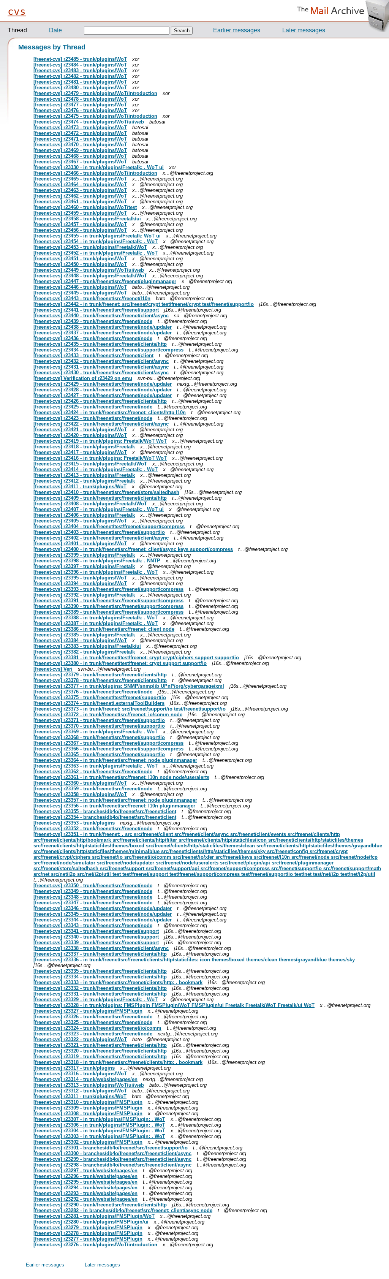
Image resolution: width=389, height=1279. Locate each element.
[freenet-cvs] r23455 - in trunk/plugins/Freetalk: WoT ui (97, 236)
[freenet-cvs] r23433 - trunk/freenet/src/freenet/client (93, 355)
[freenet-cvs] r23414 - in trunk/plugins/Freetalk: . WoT (95, 469)
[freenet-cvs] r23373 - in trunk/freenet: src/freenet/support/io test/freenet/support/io (129, 709)
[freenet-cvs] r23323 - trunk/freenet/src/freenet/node (92, 1034)
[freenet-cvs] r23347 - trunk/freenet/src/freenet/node (92, 902)
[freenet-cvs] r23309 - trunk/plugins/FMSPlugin (87, 1108)
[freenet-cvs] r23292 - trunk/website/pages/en (85, 1199)
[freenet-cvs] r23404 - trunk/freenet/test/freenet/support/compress (109, 526)
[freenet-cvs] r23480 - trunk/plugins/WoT (80, 87)
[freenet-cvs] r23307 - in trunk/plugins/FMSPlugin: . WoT (99, 1119)
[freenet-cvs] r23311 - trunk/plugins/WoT (80, 1096)
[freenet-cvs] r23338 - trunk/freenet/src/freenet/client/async (101, 948)
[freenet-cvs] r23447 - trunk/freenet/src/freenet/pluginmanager (104, 281)
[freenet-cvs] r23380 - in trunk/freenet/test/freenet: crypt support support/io (120, 663)
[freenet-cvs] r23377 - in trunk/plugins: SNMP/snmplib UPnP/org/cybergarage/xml (128, 686)
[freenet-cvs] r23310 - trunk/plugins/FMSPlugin (87, 1102)
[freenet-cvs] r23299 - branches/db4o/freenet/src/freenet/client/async (112, 1159)
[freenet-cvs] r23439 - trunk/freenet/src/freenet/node (92, 321)
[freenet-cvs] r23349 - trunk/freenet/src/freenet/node (92, 891)
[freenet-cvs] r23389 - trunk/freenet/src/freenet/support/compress (108, 612)
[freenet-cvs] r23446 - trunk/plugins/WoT (80, 287)
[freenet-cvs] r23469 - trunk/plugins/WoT (80, 150)
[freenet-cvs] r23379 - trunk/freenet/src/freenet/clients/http (100, 674)
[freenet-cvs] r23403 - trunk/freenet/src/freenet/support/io (99, 532)
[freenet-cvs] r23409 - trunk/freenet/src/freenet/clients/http (100, 498)
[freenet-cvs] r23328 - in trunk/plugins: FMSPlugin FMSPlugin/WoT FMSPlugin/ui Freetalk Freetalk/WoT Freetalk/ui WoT (174, 1005)
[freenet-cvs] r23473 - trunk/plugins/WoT (80, 127)
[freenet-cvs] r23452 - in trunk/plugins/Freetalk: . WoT (95, 253)
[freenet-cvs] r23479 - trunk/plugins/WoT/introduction (95, 93)
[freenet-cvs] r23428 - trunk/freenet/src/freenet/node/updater (102, 390)
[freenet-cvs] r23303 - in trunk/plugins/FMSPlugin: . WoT (99, 1136)
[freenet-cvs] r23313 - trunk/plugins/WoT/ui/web (88, 1085)
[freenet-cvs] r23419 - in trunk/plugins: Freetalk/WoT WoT (100, 441)
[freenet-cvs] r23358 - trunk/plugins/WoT (80, 794)
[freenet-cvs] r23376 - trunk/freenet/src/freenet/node (92, 692)
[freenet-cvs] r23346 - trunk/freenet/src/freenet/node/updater (102, 908)
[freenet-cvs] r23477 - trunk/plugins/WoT (80, 105)
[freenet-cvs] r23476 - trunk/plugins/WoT (80, 110)
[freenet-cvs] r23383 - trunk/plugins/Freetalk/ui (87, 646)
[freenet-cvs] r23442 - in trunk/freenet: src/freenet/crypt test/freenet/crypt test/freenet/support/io (143, 304)
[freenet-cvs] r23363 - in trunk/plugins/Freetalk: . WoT (95, 766)
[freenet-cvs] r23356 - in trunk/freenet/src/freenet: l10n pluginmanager (114, 806)
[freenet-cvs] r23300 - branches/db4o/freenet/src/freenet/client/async (112, 1153)
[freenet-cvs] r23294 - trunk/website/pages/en (85, 1187)
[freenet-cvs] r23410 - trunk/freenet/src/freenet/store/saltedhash (106, 492)
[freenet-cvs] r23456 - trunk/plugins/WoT (80, 230)
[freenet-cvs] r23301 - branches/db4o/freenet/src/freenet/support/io (110, 1148)
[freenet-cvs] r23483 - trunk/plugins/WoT (80, 70)
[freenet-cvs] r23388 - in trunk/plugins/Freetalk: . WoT (95, 618)
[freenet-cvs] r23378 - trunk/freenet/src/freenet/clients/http (100, 680)
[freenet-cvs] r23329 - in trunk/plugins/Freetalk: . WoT (95, 999)
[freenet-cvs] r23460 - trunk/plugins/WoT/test (85, 207)
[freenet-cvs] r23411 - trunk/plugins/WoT (80, 486)
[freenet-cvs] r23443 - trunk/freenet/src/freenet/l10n (91, 298)
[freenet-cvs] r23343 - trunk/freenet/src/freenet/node (92, 925)
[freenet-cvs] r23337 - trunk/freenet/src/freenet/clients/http (100, 954)
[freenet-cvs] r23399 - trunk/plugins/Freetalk (84, 555)
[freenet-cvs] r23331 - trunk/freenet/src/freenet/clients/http (100, 994)
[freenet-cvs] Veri (53, 669)
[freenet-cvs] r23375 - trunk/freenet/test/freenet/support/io (99, 697)
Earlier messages (236, 30)
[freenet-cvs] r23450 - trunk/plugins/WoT (80, 264)
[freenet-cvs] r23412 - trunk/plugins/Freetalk (84, 481)
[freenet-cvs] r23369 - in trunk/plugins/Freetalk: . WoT (95, 731)
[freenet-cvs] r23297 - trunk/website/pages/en (85, 1170)
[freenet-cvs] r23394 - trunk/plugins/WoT (80, 583)
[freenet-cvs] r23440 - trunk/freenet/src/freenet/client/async (101, 315)
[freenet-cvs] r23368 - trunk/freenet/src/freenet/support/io (99, 737)
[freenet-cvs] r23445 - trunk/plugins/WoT (80, 293)
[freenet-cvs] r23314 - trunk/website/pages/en (85, 1079)
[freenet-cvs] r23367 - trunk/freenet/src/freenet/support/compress (108, 743)
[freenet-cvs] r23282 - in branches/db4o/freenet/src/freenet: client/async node (122, 1210)
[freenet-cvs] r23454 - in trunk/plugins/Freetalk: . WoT (95, 241)
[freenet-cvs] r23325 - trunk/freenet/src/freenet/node (92, 1022)
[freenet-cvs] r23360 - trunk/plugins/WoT (80, 783)
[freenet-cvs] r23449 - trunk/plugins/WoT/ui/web (88, 270)
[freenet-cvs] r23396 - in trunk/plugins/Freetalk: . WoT (95, 572)
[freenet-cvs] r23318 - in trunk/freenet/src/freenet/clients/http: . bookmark (117, 1062)
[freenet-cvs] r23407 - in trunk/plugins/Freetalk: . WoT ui (98, 509)
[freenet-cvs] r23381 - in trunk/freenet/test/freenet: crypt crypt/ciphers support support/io (136, 657)
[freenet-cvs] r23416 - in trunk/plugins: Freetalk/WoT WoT (100, 458)
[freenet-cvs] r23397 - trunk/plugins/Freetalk (84, 566)
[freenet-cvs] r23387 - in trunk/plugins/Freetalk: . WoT (95, 623)
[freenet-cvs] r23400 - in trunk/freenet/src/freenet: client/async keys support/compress (133, 549)
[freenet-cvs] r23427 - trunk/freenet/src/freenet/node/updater (102, 395)
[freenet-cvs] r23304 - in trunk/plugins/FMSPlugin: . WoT (99, 1130)
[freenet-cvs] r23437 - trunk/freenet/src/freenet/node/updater (102, 333)
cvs (17, 11)
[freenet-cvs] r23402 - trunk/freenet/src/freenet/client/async (101, 538)
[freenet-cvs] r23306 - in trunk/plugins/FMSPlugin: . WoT (99, 1125)
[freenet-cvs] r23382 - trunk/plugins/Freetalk (84, 652)
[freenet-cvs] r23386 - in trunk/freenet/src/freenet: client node (103, 629)
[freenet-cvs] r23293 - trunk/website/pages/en (85, 1193)
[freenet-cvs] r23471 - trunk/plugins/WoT (80, 139)
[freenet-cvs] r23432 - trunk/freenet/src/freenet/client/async (101, 361)
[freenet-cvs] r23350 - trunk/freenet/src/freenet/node (92, 885)
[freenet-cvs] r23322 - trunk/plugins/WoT (80, 1039)
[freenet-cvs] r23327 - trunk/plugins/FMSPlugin (87, 1011)
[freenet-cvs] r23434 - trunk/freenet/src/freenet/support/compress (108, 350)
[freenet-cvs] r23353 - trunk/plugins (74, 823)
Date (55, 30)
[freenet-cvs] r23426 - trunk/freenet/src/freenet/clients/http (100, 401)
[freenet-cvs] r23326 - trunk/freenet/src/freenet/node (92, 1016)
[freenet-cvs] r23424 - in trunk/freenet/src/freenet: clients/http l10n (109, 412)
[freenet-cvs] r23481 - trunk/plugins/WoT (80, 82)
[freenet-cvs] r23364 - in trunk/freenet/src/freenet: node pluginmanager (115, 760)
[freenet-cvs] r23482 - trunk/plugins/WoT (80, 76)
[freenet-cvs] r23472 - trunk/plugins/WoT (80, 133)
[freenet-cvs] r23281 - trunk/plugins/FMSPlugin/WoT (94, 1216)
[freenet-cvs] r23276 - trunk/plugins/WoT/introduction (95, 1244)
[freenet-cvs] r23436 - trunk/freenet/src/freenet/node (92, 338)
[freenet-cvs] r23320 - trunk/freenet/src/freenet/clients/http (100, 1051)
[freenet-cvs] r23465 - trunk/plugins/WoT (80, 179)
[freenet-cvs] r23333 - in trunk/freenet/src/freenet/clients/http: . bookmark (117, 982)
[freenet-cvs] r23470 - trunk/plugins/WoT (80, 144)
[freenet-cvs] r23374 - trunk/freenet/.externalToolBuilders (98, 703)
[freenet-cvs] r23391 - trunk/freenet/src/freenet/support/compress (108, 600)
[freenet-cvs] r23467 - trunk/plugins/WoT (80, 162)
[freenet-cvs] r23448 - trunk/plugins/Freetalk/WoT (90, 276)
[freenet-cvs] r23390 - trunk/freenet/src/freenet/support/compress (108, 606)
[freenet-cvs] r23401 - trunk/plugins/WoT (80, 543)
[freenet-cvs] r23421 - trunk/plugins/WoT (80, 429)
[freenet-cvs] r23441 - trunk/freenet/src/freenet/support (96, 310)
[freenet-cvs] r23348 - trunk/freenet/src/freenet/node (92, 897)
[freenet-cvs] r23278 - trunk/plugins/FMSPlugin (87, 1233)
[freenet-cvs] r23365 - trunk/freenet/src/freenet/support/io (99, 754)
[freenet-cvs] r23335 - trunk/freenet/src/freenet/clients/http (100, 971)
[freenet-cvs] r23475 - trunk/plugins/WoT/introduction (95, 116)
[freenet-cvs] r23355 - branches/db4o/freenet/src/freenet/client (104, 811)
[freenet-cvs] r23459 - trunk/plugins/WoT (80, 213)
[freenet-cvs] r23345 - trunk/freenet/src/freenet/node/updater (102, 914)
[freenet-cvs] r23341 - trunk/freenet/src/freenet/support (96, 931)
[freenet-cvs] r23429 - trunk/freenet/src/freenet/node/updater (102, 384)
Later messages (303, 30)
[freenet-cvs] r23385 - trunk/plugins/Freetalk (84, 635)
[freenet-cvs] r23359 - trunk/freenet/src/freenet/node (92, 788)
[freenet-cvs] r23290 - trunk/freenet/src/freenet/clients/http (100, 1205)
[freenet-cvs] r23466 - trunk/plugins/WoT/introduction (95, 173)
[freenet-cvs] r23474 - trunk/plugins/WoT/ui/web (88, 122)
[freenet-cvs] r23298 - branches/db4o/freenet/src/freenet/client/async (112, 1165)
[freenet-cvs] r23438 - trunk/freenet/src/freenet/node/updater (102, 327)
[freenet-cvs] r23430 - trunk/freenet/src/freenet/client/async (101, 372)
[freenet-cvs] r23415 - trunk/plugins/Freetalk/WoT (90, 464)
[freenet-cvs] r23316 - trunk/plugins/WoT (80, 1073)
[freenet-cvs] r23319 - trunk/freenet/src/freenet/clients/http (100, 1056)
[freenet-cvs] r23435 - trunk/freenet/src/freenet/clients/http (100, 344)
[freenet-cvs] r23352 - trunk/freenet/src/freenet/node (92, 828)
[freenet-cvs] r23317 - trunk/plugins (74, 1068)
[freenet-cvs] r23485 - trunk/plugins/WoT (80, 59)
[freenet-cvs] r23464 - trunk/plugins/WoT (80, 184)
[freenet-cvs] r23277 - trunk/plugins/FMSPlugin (87, 1239)
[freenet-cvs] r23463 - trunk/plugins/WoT (80, 190)
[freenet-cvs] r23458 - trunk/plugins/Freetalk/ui (87, 219)
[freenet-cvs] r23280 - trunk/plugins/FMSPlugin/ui (91, 1222)
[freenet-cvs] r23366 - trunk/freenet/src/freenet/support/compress (108, 749)
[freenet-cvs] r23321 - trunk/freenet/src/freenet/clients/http (100, 1045)
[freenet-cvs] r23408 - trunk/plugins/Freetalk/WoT (90, 504)
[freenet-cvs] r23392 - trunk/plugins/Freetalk (84, 595)
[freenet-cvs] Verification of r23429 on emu (82, 378)
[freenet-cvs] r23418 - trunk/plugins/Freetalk (84, 447)
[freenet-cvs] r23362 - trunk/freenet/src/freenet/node (92, 771)
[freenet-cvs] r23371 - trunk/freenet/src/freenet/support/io (99, 720)
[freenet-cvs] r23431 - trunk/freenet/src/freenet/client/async (101, 367)
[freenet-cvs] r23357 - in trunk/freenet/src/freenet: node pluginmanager (115, 800)
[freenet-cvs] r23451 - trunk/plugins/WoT (80, 258)
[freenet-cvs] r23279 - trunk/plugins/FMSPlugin (87, 1227)
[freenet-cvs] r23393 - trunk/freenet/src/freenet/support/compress (108, 589)
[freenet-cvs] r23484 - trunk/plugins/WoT (80, 65)
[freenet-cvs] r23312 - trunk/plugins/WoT (80, 1091)
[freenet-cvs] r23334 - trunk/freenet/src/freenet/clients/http (100, 977)
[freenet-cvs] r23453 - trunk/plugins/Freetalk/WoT (90, 247)
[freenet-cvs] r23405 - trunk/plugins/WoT (80, 521)
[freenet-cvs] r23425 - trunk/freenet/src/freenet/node (92, 407)
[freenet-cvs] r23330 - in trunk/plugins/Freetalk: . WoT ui (98, 167)
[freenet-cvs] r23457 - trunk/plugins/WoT (80, 224)
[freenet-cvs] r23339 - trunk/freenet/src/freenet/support (96, 942)
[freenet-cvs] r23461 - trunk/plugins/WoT (80, 201)
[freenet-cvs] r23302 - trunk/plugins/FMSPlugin (87, 1142)
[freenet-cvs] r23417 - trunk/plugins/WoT (80, 452)
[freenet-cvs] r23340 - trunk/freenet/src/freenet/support (96, 937)
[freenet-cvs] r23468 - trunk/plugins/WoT (80, 156)
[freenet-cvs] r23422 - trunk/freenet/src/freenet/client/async (101, 424)
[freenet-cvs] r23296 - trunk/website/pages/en (85, 1176)
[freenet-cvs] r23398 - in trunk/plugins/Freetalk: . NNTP (96, 561)
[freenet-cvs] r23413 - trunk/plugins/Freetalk (84, 475)
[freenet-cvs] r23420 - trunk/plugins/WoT (80, 435)
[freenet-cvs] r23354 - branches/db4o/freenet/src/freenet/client (104, 817)
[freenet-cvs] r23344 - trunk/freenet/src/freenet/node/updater (102, 920)
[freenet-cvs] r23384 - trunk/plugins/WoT (80, 640)
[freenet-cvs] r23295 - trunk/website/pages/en (85, 1182)
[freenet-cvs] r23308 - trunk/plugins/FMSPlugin (87, 1113)
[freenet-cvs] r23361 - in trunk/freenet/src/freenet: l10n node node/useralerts (121, 777)
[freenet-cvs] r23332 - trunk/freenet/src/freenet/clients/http (100, 988)
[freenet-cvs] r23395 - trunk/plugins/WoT (80, 578)
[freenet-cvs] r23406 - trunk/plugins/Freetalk (84, 515)
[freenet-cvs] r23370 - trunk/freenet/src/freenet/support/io (99, 726)
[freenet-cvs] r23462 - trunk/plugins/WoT (80, 196)
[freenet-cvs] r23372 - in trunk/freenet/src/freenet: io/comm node (107, 714)
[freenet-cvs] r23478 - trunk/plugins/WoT (80, 99)
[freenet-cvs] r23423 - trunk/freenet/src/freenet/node (92, 418)
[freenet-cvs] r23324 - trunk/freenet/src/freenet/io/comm (97, 1028)
